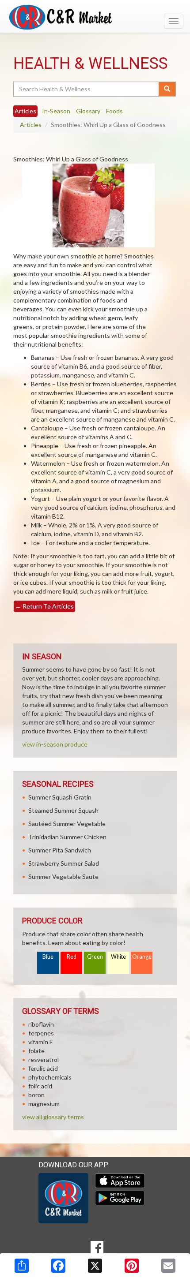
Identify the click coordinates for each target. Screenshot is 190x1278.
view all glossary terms (53, 1117)
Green (95, 956)
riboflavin (41, 1024)
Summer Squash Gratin (59, 797)
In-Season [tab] (56, 111)
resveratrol (43, 1059)
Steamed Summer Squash (63, 810)
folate (36, 1050)
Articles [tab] (25, 111)
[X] (95, 1265)
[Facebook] (58, 1265)
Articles (31, 124)
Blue (47, 956)
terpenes (41, 1033)
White (118, 956)
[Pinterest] (132, 1265)
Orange (142, 956)
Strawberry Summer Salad (63, 863)
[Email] (168, 1265)
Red (71, 956)
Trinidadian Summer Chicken (67, 837)
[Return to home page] (95, 17)
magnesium (44, 1103)
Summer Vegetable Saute (63, 876)
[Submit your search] (167, 89)
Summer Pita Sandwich (59, 850)
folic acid (40, 1086)
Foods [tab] (114, 111)
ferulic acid (43, 1068)
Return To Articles (44, 606)
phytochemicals (50, 1077)
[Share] (21, 1265)
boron (36, 1095)
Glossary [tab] (88, 111)
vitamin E (40, 1042)
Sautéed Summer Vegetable (67, 823)
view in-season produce (54, 744)
